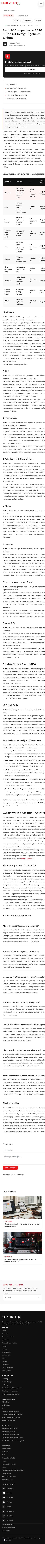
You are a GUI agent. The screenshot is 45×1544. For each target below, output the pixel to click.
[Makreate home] (11, 1317)
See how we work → (27, 858)
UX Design (22, 1297)
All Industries (6, 1449)
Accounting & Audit (8, 1458)
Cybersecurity (6, 1473)
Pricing (4, 1346)
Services (4, 1334)
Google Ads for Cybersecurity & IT (13, 1441)
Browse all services (8, 1337)
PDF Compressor (7, 1368)
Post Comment (10, 1168)
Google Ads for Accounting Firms (12, 1438)
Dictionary (5, 1365)
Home (4, 1331)
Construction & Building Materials (13, 1470)
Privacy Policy (6, 1371)
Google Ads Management (10, 1428)
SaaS (3, 1455)
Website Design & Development (12, 1388)
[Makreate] (11, 3)
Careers (4, 1361)
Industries (5, 1340)
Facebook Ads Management (11, 1411)
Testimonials (6, 1355)
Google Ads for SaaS (8, 1432)
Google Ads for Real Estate (10, 1435)
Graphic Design (7, 1382)
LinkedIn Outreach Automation (12, 1414)
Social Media (6, 1405)
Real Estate (5, 1452)
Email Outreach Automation (11, 1417)
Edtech (4, 1467)
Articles (4, 1349)
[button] (41, 3)
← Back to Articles (9, 11)
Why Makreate (6, 1352)
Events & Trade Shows (9, 1476)
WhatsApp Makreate (8, 1527)
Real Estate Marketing (9, 1420)
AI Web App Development (10, 1391)
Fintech (4, 1461)
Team (3, 1358)
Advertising (6, 1402)
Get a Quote (6, 1530)
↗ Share (38, 21)
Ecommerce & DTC (8, 1480)
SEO (3, 1408)
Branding (5, 1379)
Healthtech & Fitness (9, 1464)
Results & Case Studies (9, 1343)
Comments (27, 21)
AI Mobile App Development (11, 1394)
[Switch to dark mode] (4, 1540)
